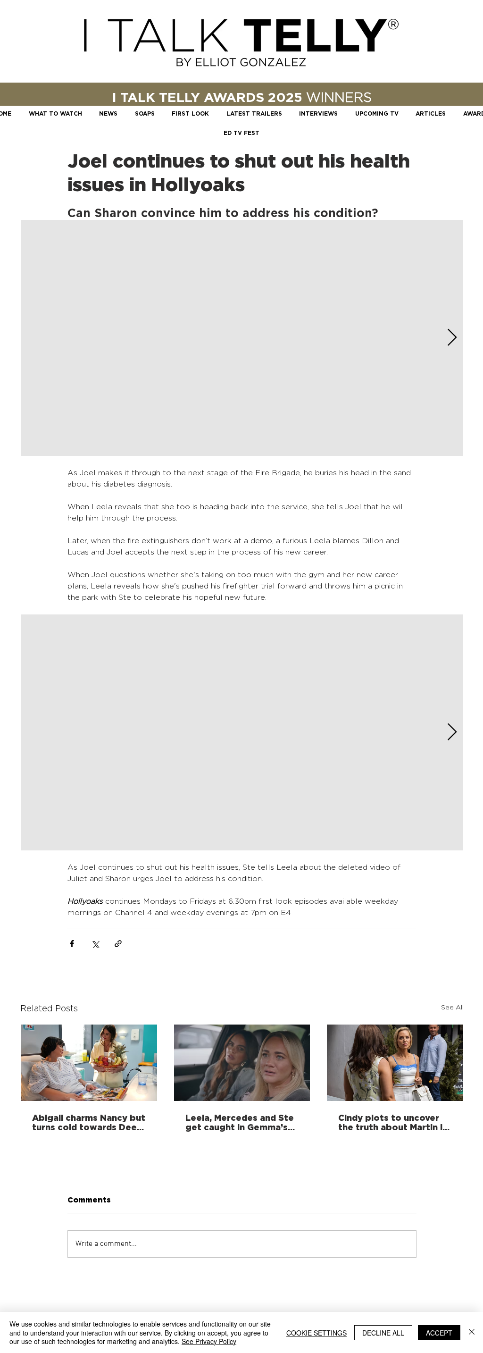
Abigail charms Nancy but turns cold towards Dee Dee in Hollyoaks (88, 1122)
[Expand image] (242, 338)
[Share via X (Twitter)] (95, 943)
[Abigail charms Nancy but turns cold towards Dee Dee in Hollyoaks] (89, 1063)
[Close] (471, 1332)
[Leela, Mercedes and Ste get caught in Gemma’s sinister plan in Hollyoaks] (242, 1063)
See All (452, 1006)
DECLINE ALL (383, 1332)
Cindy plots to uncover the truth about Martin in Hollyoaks (393, 1122)
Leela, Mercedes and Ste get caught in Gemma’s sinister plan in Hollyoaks (240, 1122)
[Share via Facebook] (71, 943)
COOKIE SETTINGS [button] (316, 1332)
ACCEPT (439, 1332)
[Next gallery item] (452, 338)
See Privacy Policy (209, 1341)
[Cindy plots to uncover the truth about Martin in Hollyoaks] (395, 1063)
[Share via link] (118, 943)
